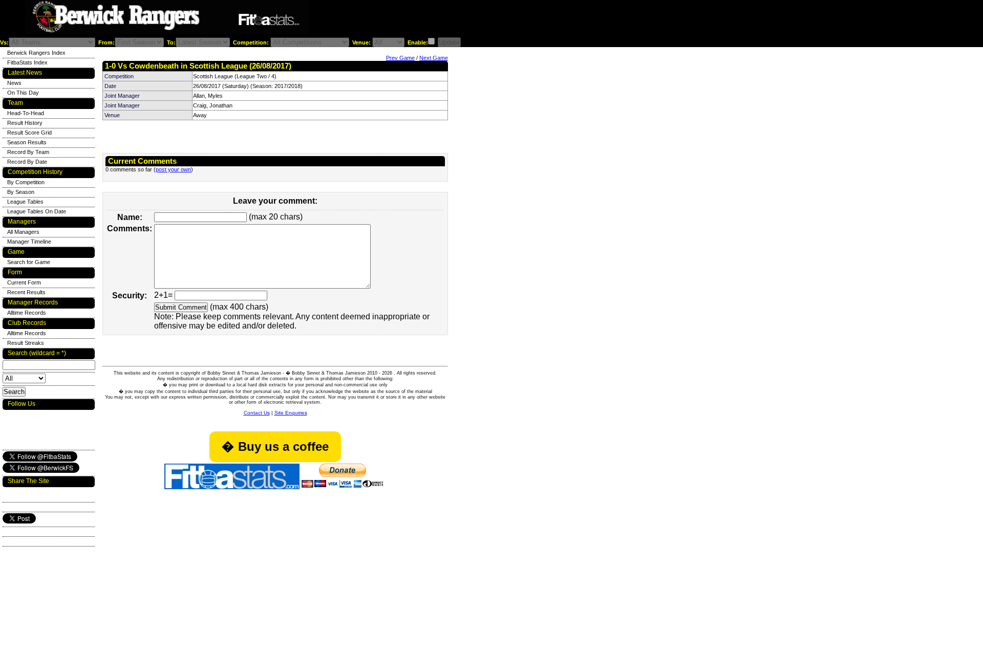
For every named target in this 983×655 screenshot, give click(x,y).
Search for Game (28, 262)
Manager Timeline (29, 241)
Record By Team (28, 152)
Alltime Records (26, 313)
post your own (173, 169)
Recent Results (26, 292)
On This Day (23, 93)
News (14, 83)
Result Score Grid (29, 132)
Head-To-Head (25, 113)
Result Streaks (25, 343)
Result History (24, 123)
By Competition (26, 182)
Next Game (433, 58)
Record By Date (27, 162)
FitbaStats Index (27, 62)
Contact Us (257, 413)
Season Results (27, 142)
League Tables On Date (36, 211)
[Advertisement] (437, 20)
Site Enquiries (290, 413)
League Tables (25, 202)
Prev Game (400, 58)
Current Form (24, 282)
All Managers (23, 232)
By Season (20, 192)
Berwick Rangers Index (36, 53)
